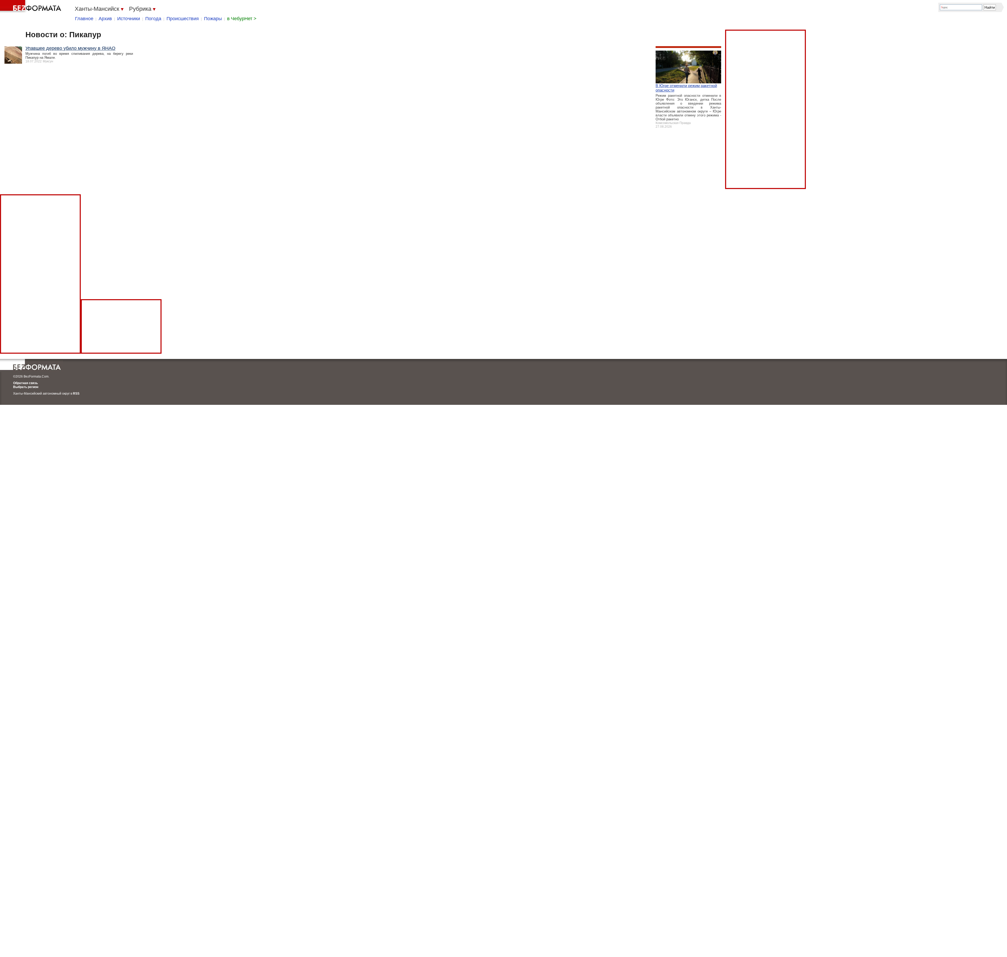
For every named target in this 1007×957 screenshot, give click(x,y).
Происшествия (183, 18)
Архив (105, 18)
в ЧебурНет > (241, 18)
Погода (153, 18)
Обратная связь (25, 383)
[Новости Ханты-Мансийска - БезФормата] (31, 6)
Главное (84, 18)
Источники (128, 18)
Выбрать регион (25, 387)
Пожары (213, 18)
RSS (76, 393)
